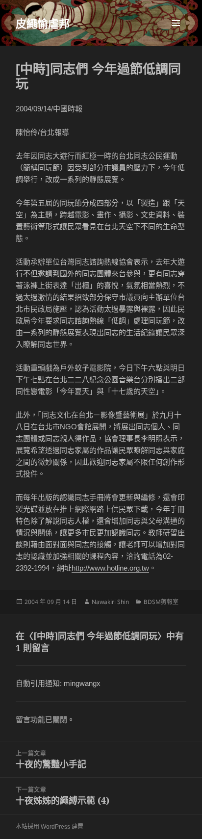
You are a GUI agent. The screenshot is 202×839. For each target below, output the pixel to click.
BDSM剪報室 (161, 602)
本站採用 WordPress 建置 (49, 826)
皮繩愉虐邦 (43, 23)
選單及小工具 (176, 23)
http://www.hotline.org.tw (110, 568)
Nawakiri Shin (110, 602)
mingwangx (82, 683)
